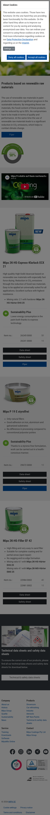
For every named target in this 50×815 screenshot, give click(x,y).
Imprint (25, 43)
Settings (7, 48)
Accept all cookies (36, 57)
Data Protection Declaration (20, 39)
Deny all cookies (16, 57)
